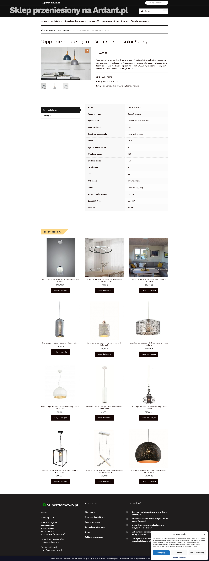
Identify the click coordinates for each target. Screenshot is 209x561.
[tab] (60, 110)
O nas (87, 532)
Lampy (44, 21)
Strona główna (49, 30)
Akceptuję (161, 553)
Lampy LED (94, 21)
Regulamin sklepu (92, 522)
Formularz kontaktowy (95, 517)
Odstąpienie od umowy (95, 527)
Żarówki (124, 21)
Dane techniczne (50, 110)
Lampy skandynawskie (115, 86)
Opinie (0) (47, 116)
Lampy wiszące (63, 30)
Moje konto (89, 512)
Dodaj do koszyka (60, 290)
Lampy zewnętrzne (110, 21)
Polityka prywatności (179, 557)
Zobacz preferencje (197, 553)
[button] (205, 534)
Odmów (179, 553)
